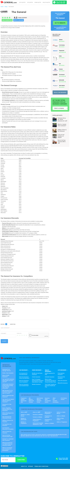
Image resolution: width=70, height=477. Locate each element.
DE (33, 434)
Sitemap (30, 466)
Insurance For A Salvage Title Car (6, 370)
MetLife (31, 399)
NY (30, 436)
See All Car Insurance (60, 92)
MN (56, 434)
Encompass (55, 402)
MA (49, 434)
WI (53, 436)
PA (37, 436)
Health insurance (48, 370)
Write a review (18, 20)
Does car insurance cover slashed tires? (24, 385)
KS (44, 434)
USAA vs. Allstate (61, 416)
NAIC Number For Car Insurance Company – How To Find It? (7, 392)
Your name (3, 333)
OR (35, 436)
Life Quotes (30, 2)
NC (64, 434)
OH (32, 436)
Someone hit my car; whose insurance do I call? (62, 119)
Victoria (62, 399)
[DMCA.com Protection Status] (4, 466)
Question (12, 324)
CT (31, 434)
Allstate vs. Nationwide (23, 419)
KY (45, 434)
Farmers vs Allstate (37, 417)
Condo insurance (36, 377)
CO (29, 434)
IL (41, 434)
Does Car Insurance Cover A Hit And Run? (24, 377)
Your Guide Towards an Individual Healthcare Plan (50, 386)
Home (2, 6)
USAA (60, 56)
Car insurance (23, 370)
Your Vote (19, 333)
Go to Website (60, 23)
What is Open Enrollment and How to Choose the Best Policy (50, 381)
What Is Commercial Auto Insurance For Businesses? (7, 449)
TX (45, 436)
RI (38, 436)
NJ (25, 436)
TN (43, 436)
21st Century (62, 45)
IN (42, 434)
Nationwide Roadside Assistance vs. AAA (38, 423)
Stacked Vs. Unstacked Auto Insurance (7, 439)
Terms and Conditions (41, 466)
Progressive (61, 50)
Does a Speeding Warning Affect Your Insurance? (7, 409)
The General (61, 74)
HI (37, 434)
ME (53, 434)
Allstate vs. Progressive (23, 422)
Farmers (61, 69)
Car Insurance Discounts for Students (7, 428)
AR (24, 434)
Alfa (22, 402)
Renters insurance (36, 384)
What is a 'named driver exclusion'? (62, 125)
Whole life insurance (63, 383)
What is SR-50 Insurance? (5, 376)
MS (60, 434)
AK (21, 434)
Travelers (55, 400)
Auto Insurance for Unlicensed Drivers (6, 417)
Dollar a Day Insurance (7, 373)
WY (57, 436)
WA (51, 436)
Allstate (60, 39)
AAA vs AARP (24, 412)
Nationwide (61, 80)
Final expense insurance (61, 374)
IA (38, 434)
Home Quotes (37, 2)
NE (21, 436)
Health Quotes (46, 2)
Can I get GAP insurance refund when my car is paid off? (8, 380)
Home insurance (36, 370)
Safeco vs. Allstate (49, 423)
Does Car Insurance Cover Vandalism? (24, 381)
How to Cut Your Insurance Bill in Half (62, 142)
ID (40, 434)
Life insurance (62, 370)
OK (34, 436)
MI (54, 434)
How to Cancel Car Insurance (6, 432)
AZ (26, 434)
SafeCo (46, 402)
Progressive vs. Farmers (48, 420)
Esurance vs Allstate (38, 414)
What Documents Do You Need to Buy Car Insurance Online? (7, 444)
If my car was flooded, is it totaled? (61, 136)
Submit (4, 341)
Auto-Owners (62, 85)
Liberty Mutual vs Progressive (37, 420)
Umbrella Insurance (49, 377)
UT (46, 436)
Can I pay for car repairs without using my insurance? (8, 400)
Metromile (31, 400)
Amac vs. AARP (36, 412)
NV (28, 436)
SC (40, 436)
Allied (54, 398)
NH (23, 436)
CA (28, 434)
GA (36, 434)
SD (41, 436)
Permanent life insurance (61, 377)
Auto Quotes (22, 2)
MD (51, 434)
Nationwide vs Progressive (48, 413)
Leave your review (5, 327)
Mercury (39, 399)
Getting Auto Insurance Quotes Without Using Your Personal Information (7, 386)
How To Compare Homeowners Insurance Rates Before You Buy (37, 381)
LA (47, 434)
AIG (30, 398)
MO (58, 434)
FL (34, 434)
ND (66, 434)
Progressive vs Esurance (48, 416)
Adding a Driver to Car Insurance (62, 130)
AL (23, 434)
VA (48, 436)
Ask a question (7, 20)
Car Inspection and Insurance (6, 424)
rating (6, 6)
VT (50, 436)
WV (55, 436)
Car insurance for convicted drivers (23, 374)
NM (27, 436)
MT (62, 434)
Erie (60, 63)
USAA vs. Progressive (62, 422)
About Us (24, 466)
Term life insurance (62, 380)
